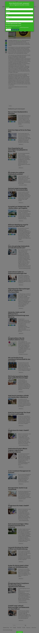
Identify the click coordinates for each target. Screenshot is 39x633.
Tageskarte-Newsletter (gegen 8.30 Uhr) (14, 25)
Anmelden (8, 29)
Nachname (8, 11)
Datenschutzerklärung (15, 27)
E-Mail (7, 15)
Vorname (7, 7)
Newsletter (20, 632)
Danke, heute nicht (15, 29)
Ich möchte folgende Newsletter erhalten (13, 23)
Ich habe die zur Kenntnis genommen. (18, 27)
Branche (7, 19)
